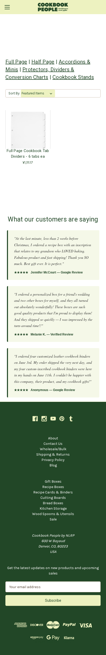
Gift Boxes (53, 481)
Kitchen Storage (53, 508)
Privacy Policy (53, 460)
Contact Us (53, 443)
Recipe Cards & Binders (53, 492)
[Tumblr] (71, 418)
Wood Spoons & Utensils (53, 514)
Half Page (42, 62)
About (53, 438)
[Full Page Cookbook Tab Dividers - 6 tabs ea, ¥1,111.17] (27, 129)
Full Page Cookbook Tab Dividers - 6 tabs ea (28, 153)
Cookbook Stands (73, 77)
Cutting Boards (53, 497)
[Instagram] (44, 418)
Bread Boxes (53, 503)
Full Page (16, 62)
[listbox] (38, 93)
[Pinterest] (62, 418)
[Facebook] (35, 418)
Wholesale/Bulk (53, 449)
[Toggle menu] (7, 7)
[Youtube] (53, 418)
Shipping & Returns (53, 454)
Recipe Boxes (53, 487)
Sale (53, 519)
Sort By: (14, 93)
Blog (53, 465)
